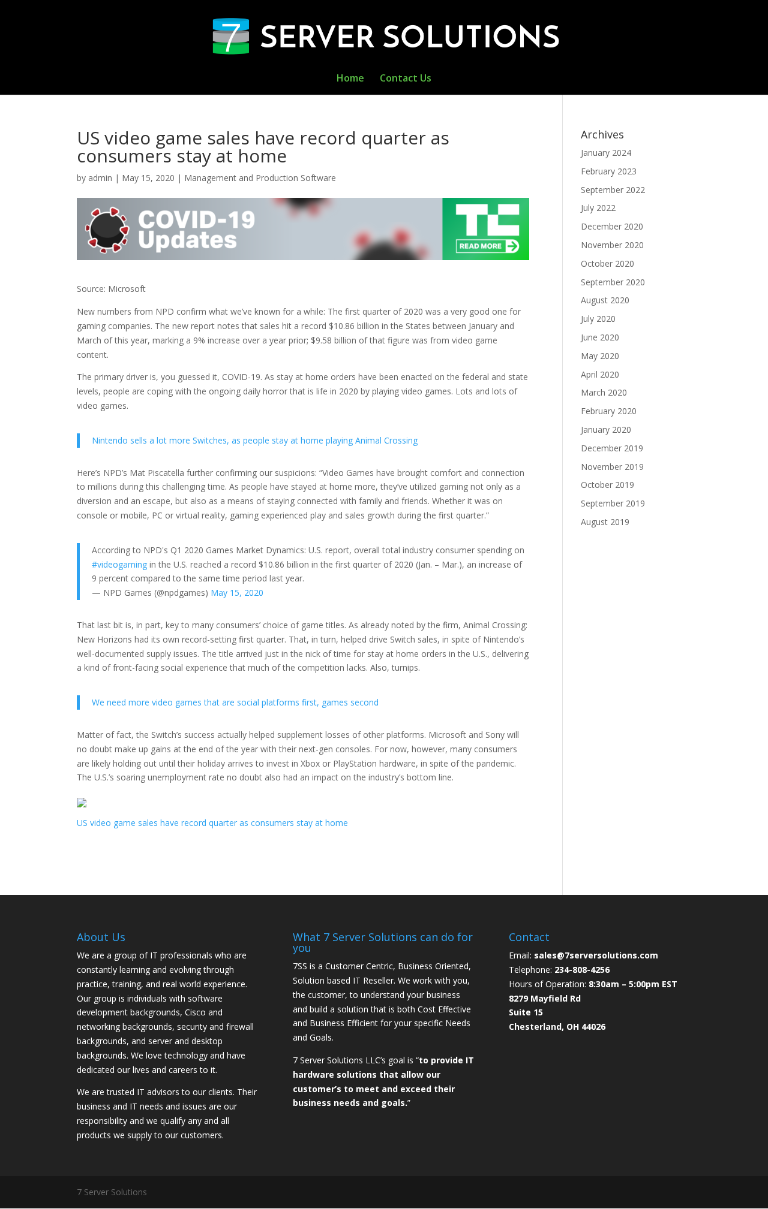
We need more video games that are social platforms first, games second (235, 702)
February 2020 (609, 411)
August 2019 (605, 521)
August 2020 (605, 300)
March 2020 (604, 392)
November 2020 (612, 245)
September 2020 (613, 282)
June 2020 (600, 337)
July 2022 (598, 207)
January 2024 (606, 152)
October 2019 (607, 484)
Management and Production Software (260, 177)
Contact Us (405, 79)
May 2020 (600, 355)
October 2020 (607, 263)
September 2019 (613, 503)
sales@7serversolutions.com (596, 955)
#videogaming (119, 564)
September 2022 (613, 189)
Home (350, 79)
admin (100, 177)
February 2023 (609, 171)
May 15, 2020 (237, 592)
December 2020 (612, 226)
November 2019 (612, 466)
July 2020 (598, 318)
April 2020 (600, 374)
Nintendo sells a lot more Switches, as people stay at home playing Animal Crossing (255, 440)
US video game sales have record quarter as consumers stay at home (212, 822)
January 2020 (606, 429)
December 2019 (612, 448)
